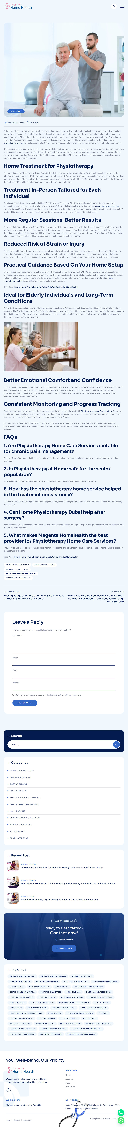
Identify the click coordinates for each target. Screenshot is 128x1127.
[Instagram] (8, 1089)
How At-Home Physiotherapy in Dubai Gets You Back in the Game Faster (46, 287)
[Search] (114, 6)
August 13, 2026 (28, 880)
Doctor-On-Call (16, 987)
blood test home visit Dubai (105, 981)
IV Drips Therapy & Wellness (25, 818)
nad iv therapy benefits (20, 1024)
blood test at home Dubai (47, 981)
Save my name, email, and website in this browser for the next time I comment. (48, 695)
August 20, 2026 (28, 864)
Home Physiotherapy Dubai (17, 565)
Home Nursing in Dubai (37, 1008)
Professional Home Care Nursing (82, 1034)
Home (68, 1075)
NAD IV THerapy (89, 1018)
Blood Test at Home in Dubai (76, 981)
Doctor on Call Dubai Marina (22, 992)
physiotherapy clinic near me (22, 1029)
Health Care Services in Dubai (98, 992)
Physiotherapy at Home (44, 565)
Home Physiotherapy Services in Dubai (26, 1013)
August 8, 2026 (28, 896)
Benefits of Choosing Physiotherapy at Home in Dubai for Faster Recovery (59, 899)
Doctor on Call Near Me (50, 992)
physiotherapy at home (14, 143)
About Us (69, 1079)
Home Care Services (47, 997)
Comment (17, 635)
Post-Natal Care (19, 838)
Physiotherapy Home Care (17, 569)
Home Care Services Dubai (72, 997)
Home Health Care (17, 1003)
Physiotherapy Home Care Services (96, 411)
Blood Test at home (20, 777)
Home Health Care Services (24, 804)
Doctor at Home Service (39, 987)
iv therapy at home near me (21, 1018)
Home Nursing (17, 811)
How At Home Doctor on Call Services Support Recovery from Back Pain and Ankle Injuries (68, 883)
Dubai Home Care (73, 992)
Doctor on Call (62, 987)
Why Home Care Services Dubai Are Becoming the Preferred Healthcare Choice (62, 867)
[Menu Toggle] (121, 6)
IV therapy (103, 1013)
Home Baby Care (18, 791)
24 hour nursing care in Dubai (53, 976)
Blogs (68, 1083)
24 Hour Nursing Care (22, 771)
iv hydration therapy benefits (80, 1013)
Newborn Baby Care (21, 825)
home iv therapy (102, 1003)
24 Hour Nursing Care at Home (22, 976)
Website (16, 682)
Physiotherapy (16, 111)
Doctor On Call (18, 784)
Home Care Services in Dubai (100, 997)
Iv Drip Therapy (54, 1013)
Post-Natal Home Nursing (51, 1034)
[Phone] (121, 1112)
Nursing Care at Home (45, 1024)
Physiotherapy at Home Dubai (98, 1024)
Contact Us (70, 1087)
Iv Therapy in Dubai (47, 1018)
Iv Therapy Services (69, 1018)
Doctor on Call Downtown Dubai (89, 987)
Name (15, 658)
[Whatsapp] (121, 1120)
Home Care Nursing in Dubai (25, 798)
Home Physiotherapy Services (93, 1008)
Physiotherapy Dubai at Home (53, 1029)
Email (15, 670)
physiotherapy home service (107, 206)
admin (35, 123)
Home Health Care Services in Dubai (74, 1003)
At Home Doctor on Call (20, 981)
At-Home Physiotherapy (82, 976)
